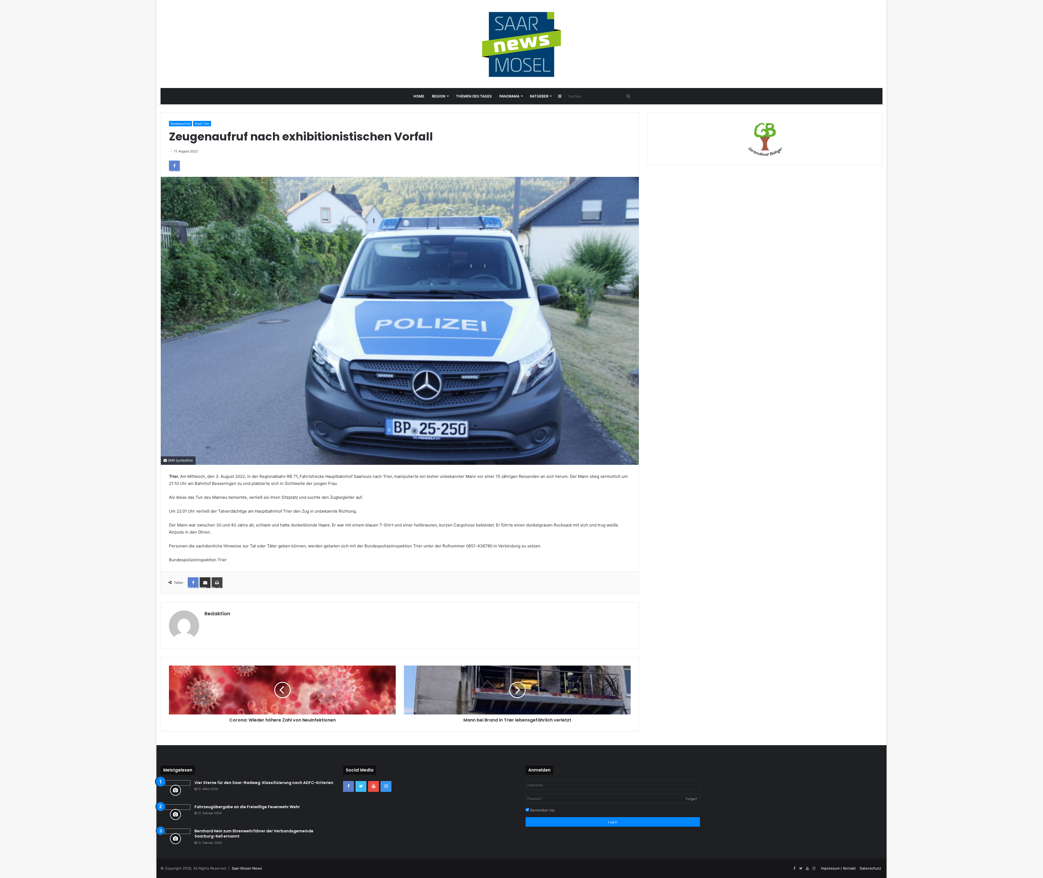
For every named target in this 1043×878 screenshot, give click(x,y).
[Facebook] (348, 786)
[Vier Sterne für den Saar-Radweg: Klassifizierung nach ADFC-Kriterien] (175, 790)
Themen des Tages (474, 96)
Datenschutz (870, 868)
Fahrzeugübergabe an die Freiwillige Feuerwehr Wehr (247, 807)
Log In (612, 822)
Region (438, 96)
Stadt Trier (202, 124)
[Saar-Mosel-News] (521, 44)
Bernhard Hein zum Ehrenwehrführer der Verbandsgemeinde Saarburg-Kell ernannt (253, 833)
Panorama (509, 96)
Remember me (542, 810)
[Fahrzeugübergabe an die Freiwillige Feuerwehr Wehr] (175, 814)
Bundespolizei (180, 124)
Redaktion (217, 613)
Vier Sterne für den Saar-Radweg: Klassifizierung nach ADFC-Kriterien (263, 782)
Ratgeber (539, 96)
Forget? (691, 799)
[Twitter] (361, 786)
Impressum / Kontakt (838, 868)
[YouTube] (373, 786)
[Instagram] (386, 786)
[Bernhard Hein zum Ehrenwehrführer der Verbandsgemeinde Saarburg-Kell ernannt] (175, 839)
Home (418, 96)
